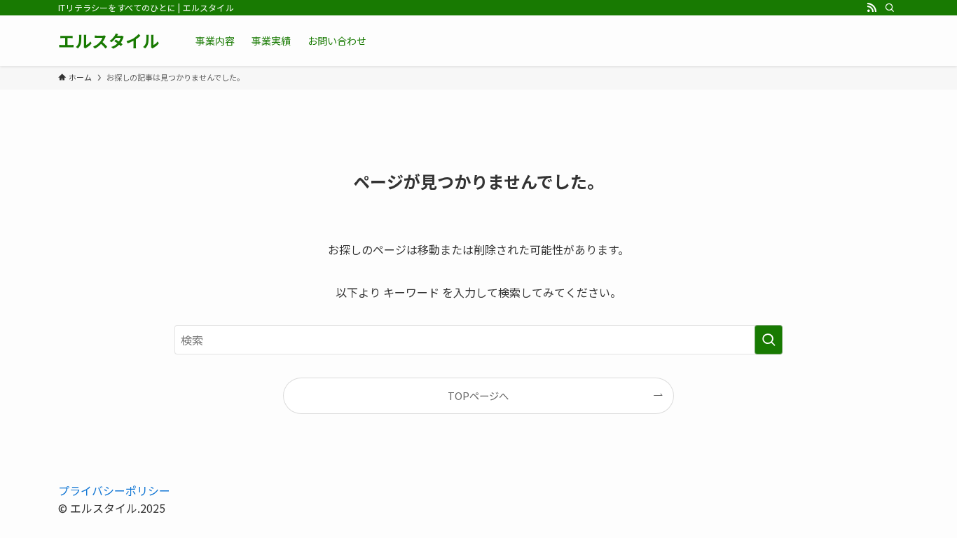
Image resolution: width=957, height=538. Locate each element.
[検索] (890, 7)
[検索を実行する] (769, 339)
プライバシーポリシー (114, 490)
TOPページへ (478, 395)
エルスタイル (108, 40)
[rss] (871, 7)
